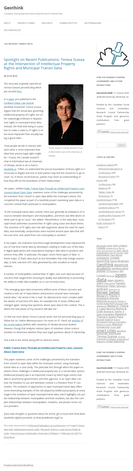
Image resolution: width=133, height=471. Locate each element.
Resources (47, 23)
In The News (104, 219)
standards (121, 331)
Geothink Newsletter (108, 203)
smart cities (106, 330)
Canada (101, 248)
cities (118, 250)
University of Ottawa (48, 433)
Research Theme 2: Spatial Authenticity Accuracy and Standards (112, 304)
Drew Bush (9, 437)
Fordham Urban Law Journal (18, 103)
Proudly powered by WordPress (18, 465)
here (79, 316)
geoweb (101, 271)
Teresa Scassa (17, 433)
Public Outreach (104, 223)
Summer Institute (68, 23)
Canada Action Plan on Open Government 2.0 (111, 249)
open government (110, 281)
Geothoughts (119, 268)
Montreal (110, 276)
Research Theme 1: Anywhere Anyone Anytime (108, 298)
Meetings (103, 188)
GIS (107, 271)
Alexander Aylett (104, 245)
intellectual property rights (27, 429)
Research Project (106, 176)
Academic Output (105, 164)
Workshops (104, 196)
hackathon (114, 271)
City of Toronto (116, 253)
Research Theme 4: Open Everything (110, 313)
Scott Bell (115, 327)
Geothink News (104, 199)
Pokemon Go (114, 289)
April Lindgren (120, 245)
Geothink (13, 8)
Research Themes (26, 23)
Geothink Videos (106, 207)
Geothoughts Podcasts (109, 215)
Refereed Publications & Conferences (47, 425)
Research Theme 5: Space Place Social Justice (112, 316)
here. (19, 91)
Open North (109, 283)
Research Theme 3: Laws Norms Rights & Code (112, 308)
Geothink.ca (10, 169)
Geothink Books (12, 30)
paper (11, 99)
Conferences (104, 184)
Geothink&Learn (92, 23)
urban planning (115, 341)
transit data (31, 433)
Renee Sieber (108, 292)
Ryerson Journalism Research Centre (111, 323)
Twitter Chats (104, 192)
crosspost (103, 258)
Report (101, 227)
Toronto (121, 336)
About (7, 23)
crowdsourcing (108, 259)
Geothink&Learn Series (109, 211)
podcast (102, 289)
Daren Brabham (119, 261)
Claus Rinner (116, 255)
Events (100, 180)
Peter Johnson (117, 286)
